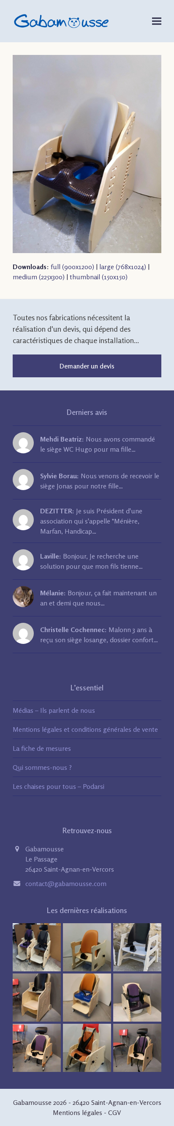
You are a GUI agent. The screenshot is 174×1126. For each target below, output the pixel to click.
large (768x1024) (122, 266)
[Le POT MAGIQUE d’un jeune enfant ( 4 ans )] (137, 996)
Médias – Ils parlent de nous (54, 710)
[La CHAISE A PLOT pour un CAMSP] (87, 1047)
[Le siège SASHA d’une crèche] (37, 1047)
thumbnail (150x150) (99, 277)
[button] (156, 21)
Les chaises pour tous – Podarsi (58, 786)
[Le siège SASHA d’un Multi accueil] (137, 1047)
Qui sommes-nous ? (42, 767)
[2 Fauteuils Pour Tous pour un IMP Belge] (37, 946)
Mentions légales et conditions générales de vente (85, 729)
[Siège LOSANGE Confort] (87, 946)
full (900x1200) (72, 266)
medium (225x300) (39, 277)
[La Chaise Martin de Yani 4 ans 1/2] (137, 946)
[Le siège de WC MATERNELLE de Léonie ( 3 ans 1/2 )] (87, 996)
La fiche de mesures (42, 748)
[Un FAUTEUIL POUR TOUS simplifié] (37, 996)
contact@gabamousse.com (65, 883)
